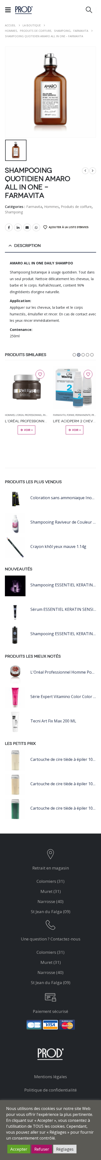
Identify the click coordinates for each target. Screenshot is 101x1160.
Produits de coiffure (76, 206)
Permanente (82, 415)
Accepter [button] (18, 1149)
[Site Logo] (24, 10)
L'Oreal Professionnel (29, 415)
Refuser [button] (41, 1149)
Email (27, 227)
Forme (70, 415)
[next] (92, 170)
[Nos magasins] (50, 855)
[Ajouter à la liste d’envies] (40, 374)
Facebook (9, 227)
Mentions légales (50, 1076)
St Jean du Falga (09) (50, 911)
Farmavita (34, 206)
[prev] (85, 170)
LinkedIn (18, 227)
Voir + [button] (28, 430)
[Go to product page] (26, 387)
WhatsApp (36, 227)
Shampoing (14, 212)
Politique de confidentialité (50, 1090)
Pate (45, 415)
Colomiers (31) (50, 881)
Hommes (51, 206)
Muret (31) (50, 891)
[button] (9, 10)
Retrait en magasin (50, 868)
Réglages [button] (65, 1149)
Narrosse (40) (50, 901)
